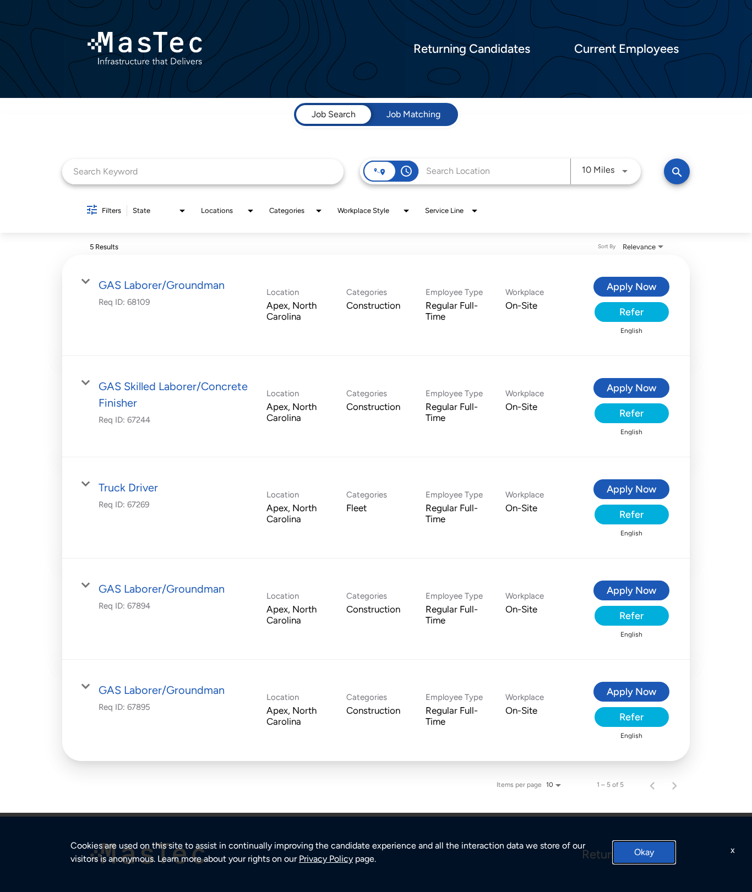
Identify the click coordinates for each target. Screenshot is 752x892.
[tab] (333, 114)
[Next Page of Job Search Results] (674, 785)
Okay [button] (644, 852)
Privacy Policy (326, 858)
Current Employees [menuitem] (626, 49)
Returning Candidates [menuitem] (471, 49)
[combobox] (203, 171)
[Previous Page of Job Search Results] (652, 785)
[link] (376, 305)
